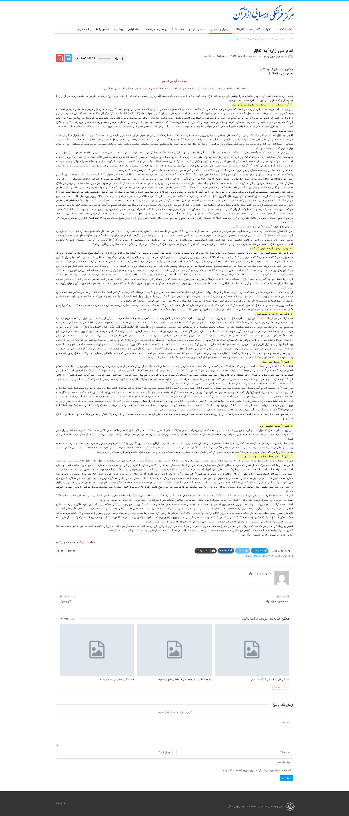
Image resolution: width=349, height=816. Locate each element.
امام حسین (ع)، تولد (277, 601)
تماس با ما (102, 29)
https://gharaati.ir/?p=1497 (260, 556)
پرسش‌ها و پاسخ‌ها (156, 29)
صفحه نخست (284, 29)
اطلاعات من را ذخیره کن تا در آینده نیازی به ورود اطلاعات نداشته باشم (256, 770)
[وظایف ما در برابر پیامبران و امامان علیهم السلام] (174, 650)
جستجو (82, 29)
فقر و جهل (65, 601)
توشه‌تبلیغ (133, 29)
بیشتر (119, 29)
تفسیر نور (254, 29)
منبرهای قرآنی (197, 29)
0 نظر (205, 56)
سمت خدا (178, 29)
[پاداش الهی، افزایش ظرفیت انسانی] (252, 650)
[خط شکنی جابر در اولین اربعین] (97, 650)
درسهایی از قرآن (220, 29)
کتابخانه (239, 29)
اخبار (267, 29)
